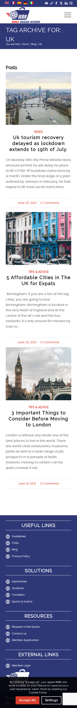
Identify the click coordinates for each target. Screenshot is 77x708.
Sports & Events (22, 601)
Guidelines (19, 536)
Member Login (21, 665)
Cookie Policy (38, 692)
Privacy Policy (21, 556)
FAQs (15, 543)
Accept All (27, 700)
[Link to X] (61, 3)
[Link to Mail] (46, 3)
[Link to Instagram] (71, 3)
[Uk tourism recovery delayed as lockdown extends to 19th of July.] (38, 98)
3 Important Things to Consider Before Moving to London (38, 418)
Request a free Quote (26, 627)
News (38, 131)
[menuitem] (65, 15)
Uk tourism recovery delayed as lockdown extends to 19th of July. (38, 143)
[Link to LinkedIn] (66, 3)
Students (18, 588)
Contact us (19, 633)
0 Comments (50, 203)
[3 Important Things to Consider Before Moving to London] (38, 373)
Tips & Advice (38, 272)
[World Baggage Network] (32, 15)
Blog (15, 549)
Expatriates (19, 581)
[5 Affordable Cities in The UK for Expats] (38, 238)
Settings (51, 700)
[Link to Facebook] (56, 3)
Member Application (25, 640)
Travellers (18, 595)
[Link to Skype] (51, 3)
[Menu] (65, 15)
